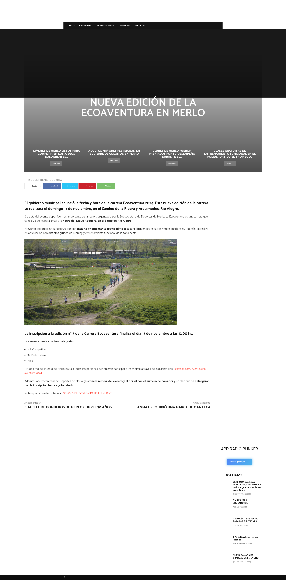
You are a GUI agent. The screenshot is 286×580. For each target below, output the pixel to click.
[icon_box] (239, 455)
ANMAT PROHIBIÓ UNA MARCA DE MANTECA (173, 407)
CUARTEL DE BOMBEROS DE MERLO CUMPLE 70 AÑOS (68, 407)
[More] (119, 186)
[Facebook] (197, 25)
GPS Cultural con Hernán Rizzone (245, 538)
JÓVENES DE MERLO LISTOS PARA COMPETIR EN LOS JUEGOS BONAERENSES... (56, 153)
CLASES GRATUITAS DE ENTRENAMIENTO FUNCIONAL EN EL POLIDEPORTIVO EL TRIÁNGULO (230, 153)
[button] (219, 25)
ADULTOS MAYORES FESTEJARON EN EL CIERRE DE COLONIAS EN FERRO (114, 152)
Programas (86, 25)
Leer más (56, 163)
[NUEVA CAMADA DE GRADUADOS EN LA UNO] (224, 560)
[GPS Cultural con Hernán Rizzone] (224, 542)
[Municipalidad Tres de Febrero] (239, 374)
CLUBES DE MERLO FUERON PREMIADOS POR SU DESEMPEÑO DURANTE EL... (172, 153)
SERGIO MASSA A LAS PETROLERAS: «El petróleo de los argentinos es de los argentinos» (247, 486)
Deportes (140, 25)
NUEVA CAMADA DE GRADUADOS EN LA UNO (246, 556)
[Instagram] (202, 25)
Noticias (125, 25)
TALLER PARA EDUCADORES (240, 502)
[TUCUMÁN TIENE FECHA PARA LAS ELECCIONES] (224, 524)
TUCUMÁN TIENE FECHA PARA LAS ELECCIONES (245, 520)
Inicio (72, 25)
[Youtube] (212, 25)
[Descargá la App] (239, 419)
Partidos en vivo (106, 25)
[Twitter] (207, 25)
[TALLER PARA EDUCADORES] (224, 505)
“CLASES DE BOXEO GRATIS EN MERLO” (87, 393)
